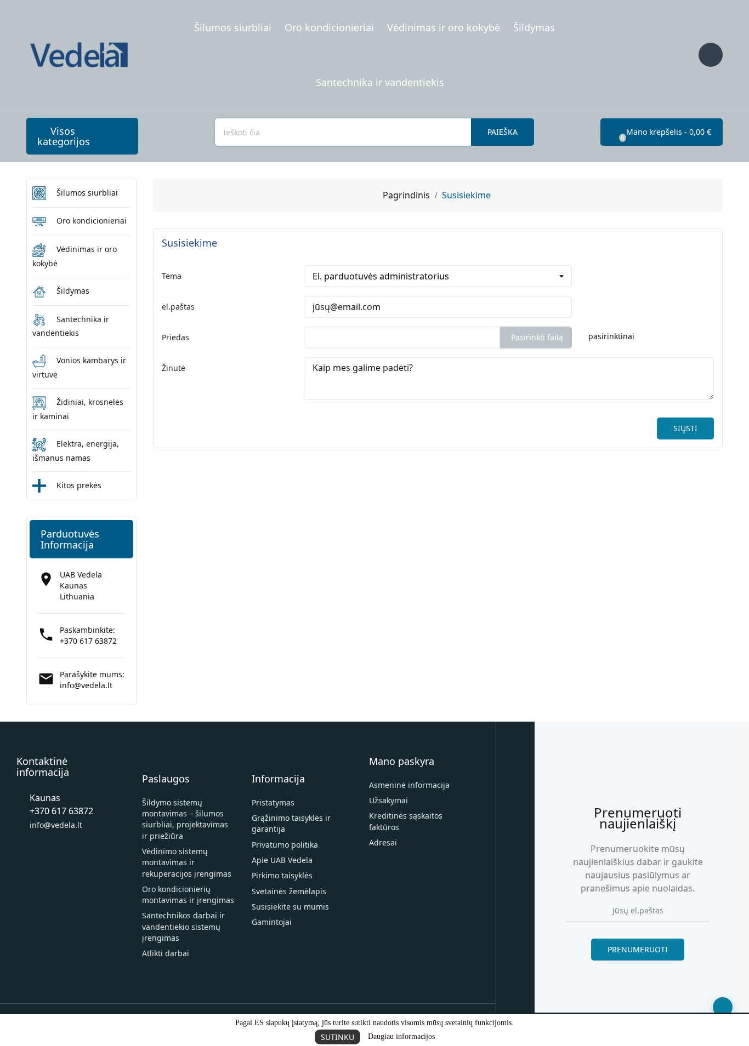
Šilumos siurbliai (232, 27)
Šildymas (534, 27)
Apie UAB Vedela (282, 860)
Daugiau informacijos (401, 1036)
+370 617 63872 (88, 641)
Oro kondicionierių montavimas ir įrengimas (188, 894)
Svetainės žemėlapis (289, 891)
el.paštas (178, 306)
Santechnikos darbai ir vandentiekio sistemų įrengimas (183, 926)
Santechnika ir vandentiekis (380, 82)
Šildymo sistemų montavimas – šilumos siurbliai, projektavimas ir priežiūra (185, 819)
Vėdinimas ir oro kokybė (443, 27)
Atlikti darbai (165, 953)
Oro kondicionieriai (329, 27)
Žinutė (173, 368)
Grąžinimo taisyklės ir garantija (291, 823)
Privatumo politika (285, 844)
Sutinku (337, 1037)
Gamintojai (272, 922)
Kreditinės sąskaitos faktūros (405, 821)
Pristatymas (273, 802)
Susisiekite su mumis (290, 906)
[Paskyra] (711, 55)
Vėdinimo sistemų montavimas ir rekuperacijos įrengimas (186, 862)
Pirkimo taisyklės (282, 875)
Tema (171, 276)
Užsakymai (388, 800)
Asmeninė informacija (409, 785)
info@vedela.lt (86, 685)
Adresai (383, 842)
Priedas (175, 337)
